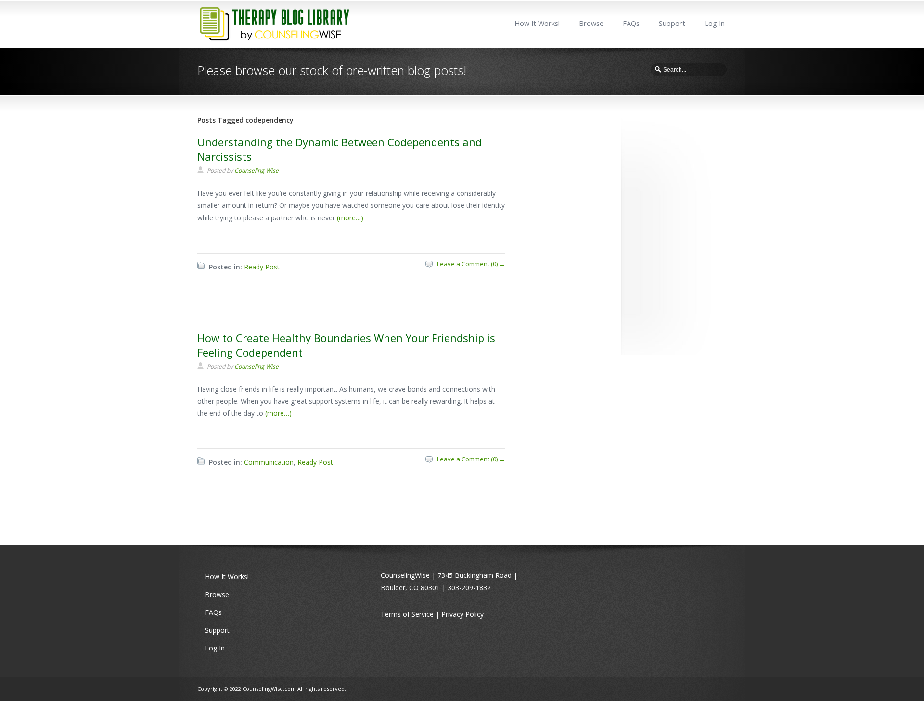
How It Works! (537, 23)
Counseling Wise (256, 170)
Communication (269, 462)
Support (672, 23)
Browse (591, 23)
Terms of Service (407, 614)
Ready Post (262, 266)
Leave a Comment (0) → (471, 263)
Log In (715, 23)
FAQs (631, 23)
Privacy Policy (462, 614)
